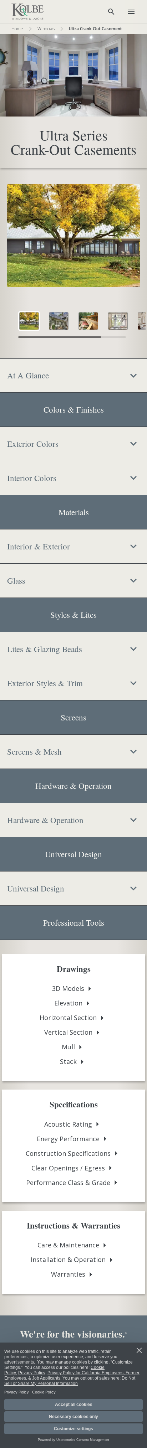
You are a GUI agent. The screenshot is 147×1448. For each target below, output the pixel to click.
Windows (46, 29)
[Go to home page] (27, 12)
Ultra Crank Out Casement (95, 29)
